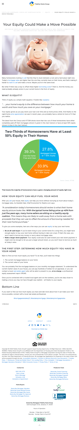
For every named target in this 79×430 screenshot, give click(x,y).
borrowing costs (45, 87)
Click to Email (20, 373)
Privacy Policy (44, 362)
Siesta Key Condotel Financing (59, 373)
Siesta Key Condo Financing (58, 371)
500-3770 (22, 371)
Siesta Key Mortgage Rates (59, 377)
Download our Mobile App (39, 329)
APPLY (30, 321)
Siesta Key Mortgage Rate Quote (20, 392)
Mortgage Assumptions (63, 360)
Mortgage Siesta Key (29, 30)
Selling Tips (43, 30)
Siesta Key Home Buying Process (20, 390)
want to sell (13, 82)
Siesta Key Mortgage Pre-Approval (20, 394)
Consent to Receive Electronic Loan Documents (53, 358)
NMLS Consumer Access (30, 362)
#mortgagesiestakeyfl (22, 298)
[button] (3, 4)
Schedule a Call (20, 377)
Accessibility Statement (30, 358)
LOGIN (49, 321)
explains (46, 100)
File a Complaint (50, 360)
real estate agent (19, 271)
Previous (6, 304)
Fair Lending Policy (37, 360)
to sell (24, 78)
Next (74, 304)
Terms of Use (54, 362)
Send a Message (20, 375)
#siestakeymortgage (38, 298)
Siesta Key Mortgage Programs (59, 375)
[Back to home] (39, 4)
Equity (67, 29)
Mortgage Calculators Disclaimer (11, 362)
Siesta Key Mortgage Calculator (20, 388)
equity (26, 201)
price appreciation (17, 114)
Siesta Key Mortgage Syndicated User (29, 29)
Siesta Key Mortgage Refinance (58, 379)
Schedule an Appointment (20, 379)
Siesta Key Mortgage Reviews (20, 396)
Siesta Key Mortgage (57, 30)
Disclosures (11, 360)
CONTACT (39, 321)
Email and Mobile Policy (23, 360)
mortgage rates (13, 80)
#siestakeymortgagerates (56, 298)
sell (10, 201)
